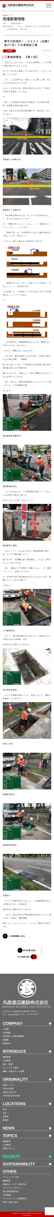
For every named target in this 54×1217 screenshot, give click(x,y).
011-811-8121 (14, 1014)
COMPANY (13, 1023)
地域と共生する (10, 1092)
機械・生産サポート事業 (13, 1071)
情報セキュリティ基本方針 (14, 1184)
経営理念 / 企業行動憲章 (13, 1036)
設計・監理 (8, 1064)
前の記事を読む (29, 950)
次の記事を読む (24, 957)
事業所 (6, 1120)
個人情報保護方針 (10, 1191)
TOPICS (10, 1135)
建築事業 (7, 1057)
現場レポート (9, 1148)
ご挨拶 (6, 1029)
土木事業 (7, 1060)
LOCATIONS (14, 1103)
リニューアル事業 (10, 1068)
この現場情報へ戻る (16, 936)
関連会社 (7, 1043)
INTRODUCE (14, 1051)
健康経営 (7, 1181)
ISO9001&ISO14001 (11, 1096)
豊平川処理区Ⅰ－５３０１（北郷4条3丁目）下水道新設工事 (26, 26)
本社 (5, 1109)
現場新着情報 (16, 23)
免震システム (9, 1085)
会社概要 (7, 1032)
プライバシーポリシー (12, 1188)
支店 (5, 1113)
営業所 (6, 1116)
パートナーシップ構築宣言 (14, 1198)
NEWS (9, 1128)
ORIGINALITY (15, 1079)
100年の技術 (8, 1088)
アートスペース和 (10, 1177)
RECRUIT (11, 1156)
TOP (4, 23)
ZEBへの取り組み (10, 1202)
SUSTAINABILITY (19, 1164)
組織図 (6, 1040)
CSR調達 (7, 1195)
